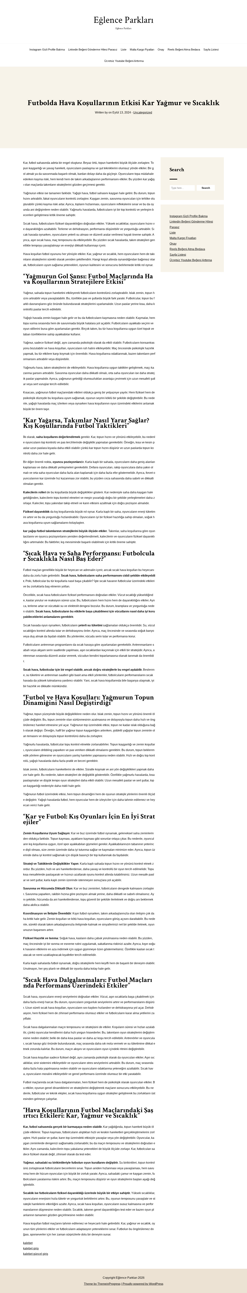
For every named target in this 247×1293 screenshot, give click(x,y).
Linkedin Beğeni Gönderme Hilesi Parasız (92, 49)
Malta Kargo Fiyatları (142, 49)
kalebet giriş (31, 1248)
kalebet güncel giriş (35, 1253)
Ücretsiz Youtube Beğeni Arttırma (124, 60)
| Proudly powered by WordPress (142, 1283)
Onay (161, 49)
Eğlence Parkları (124, 22)
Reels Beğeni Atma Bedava (184, 49)
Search (177, 169)
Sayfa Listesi (211, 49)
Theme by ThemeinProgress (102, 1283)
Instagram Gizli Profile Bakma (47, 49)
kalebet (28, 1243)
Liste (123, 49)
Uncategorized (142, 112)
